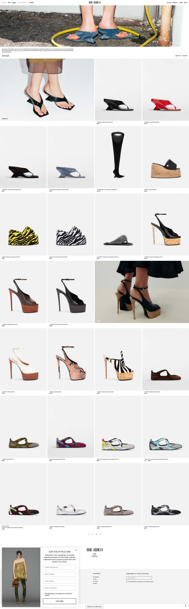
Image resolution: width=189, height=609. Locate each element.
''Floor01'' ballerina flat (8, 459)
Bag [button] (185, 3)
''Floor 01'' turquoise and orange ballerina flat (156, 459)
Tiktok (95, 579)
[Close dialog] (76, 550)
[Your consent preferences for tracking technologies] (185, 605)
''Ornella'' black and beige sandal (153, 257)
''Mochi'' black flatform (150, 189)
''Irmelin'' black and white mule (105, 392)
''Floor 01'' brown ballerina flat (152, 392)
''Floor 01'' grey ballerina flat (104, 526)
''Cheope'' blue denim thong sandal (59, 189)
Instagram (96, 577)
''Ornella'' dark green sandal (9, 324)
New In (4, 3)
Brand (32, 3)
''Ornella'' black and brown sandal (58, 324)
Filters (184, 56)
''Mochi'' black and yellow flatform (11, 257)
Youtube (95, 581)
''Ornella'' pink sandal (55, 392)
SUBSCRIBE (59, 601)
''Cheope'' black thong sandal (105, 122)
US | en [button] (169, 3)
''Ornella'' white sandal (8, 392)
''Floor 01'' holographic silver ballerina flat (108, 459)
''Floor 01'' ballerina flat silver (56, 526)
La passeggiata (22, 3)
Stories (95, 583)
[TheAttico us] (94, 2)
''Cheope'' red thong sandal (151, 122)
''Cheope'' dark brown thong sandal (11, 189)
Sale (9, 3)
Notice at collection (94, 607)
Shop (14, 3)
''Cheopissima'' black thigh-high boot (107, 189)
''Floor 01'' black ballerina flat (152, 526)
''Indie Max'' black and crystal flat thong (107, 257)
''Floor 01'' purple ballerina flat (57, 459)
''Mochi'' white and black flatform (58, 257)
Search (174, 3)
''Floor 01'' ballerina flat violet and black (12, 527)
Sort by (178, 56)
